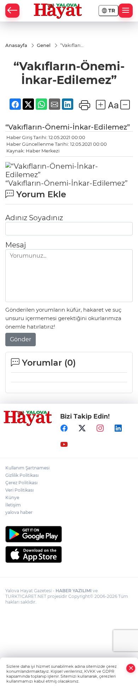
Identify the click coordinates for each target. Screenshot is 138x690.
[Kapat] (131, 668)
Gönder (20, 339)
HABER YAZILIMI (74, 590)
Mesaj (15, 245)
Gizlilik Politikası (22, 475)
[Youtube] (64, 444)
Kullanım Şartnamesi (27, 467)
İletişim (13, 505)
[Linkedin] (118, 428)
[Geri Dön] (12, 11)
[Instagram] (100, 428)
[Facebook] (64, 428)
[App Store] (69, 554)
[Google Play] (69, 534)
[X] (82, 428)
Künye (12, 497)
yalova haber (19, 512)
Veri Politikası (19, 490)
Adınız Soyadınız (34, 218)
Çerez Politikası (21, 482)
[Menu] (126, 11)
